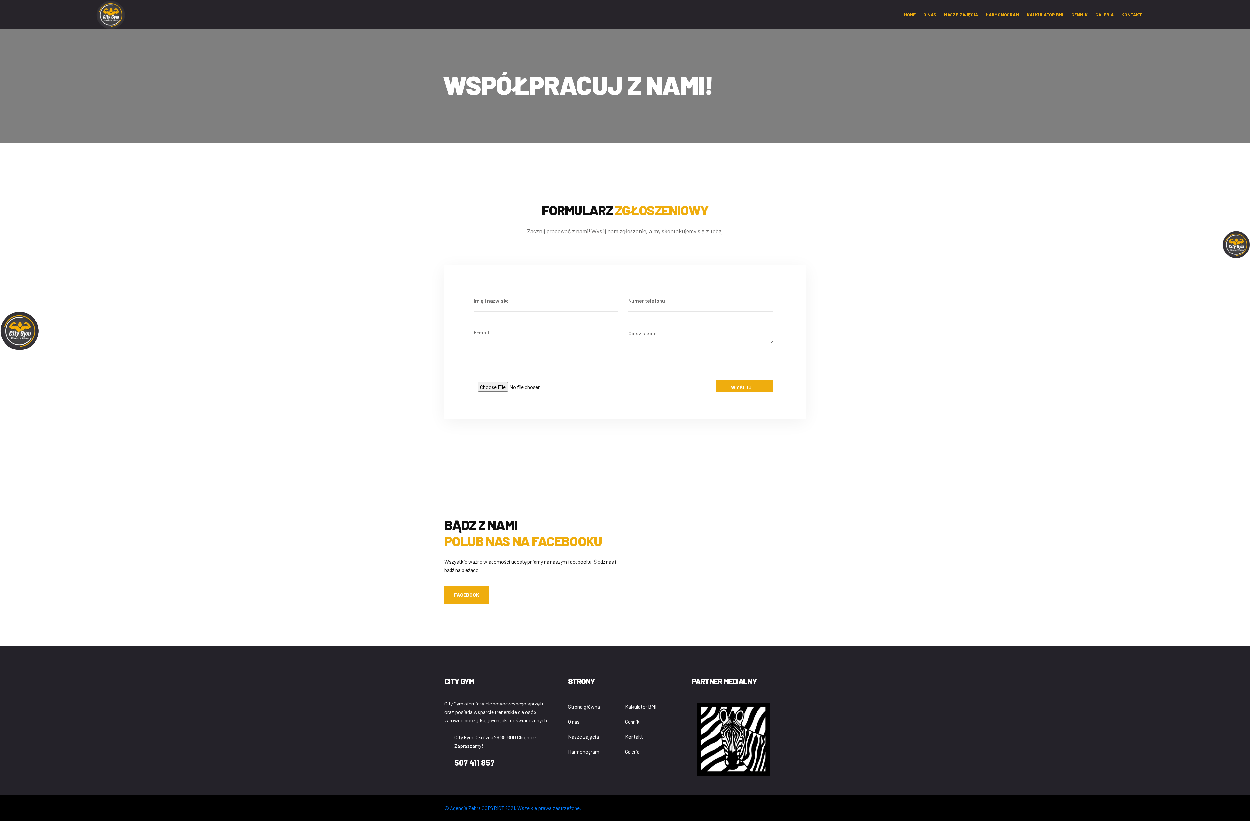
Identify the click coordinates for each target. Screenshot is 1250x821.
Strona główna (584, 707)
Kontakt (634, 736)
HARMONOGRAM (1002, 14)
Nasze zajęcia (961, 14)
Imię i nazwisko (491, 300)
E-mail (481, 332)
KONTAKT (1131, 14)
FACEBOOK (466, 595)
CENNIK (1079, 14)
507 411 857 (474, 762)
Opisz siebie (642, 333)
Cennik (632, 721)
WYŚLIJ (742, 387)
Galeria (632, 751)
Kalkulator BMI (640, 707)
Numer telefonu (646, 300)
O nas (574, 721)
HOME (910, 14)
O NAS (930, 14)
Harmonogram (583, 751)
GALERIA (1104, 14)
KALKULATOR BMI (1045, 14)
